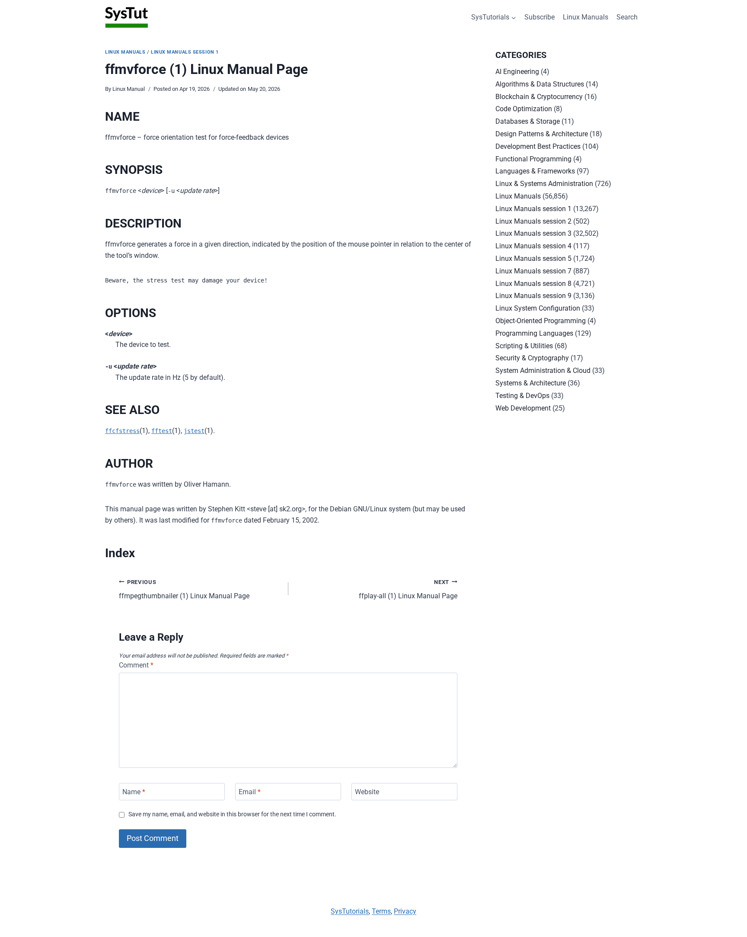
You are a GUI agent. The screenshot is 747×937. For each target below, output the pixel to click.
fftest (161, 430)
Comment (136, 665)
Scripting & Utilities (524, 346)
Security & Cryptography (532, 358)
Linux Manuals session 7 (533, 271)
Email (250, 791)
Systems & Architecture (530, 383)
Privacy (405, 911)
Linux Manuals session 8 (533, 283)
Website (367, 791)
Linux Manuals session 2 (533, 221)
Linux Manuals (585, 17)
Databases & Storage (527, 121)
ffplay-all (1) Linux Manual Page (408, 589)
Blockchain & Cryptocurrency (539, 97)
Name (133, 791)
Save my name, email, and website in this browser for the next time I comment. (232, 814)
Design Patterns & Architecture (541, 134)
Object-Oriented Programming (540, 321)
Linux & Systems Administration (544, 184)
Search (627, 17)
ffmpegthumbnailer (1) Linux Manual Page (184, 589)
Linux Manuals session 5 (533, 258)
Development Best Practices (538, 146)
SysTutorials (350, 911)
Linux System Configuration (537, 308)
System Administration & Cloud (543, 370)
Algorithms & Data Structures (539, 84)
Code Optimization (523, 109)
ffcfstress (122, 430)
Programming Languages (534, 333)
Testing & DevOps (522, 395)
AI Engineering (517, 71)
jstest (194, 430)
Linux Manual (128, 89)
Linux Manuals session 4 (533, 246)
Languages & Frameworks (535, 171)
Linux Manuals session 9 (533, 296)
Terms (381, 911)
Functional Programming (533, 159)
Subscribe (539, 17)
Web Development (523, 408)
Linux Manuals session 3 (533, 233)
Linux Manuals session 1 (185, 52)
